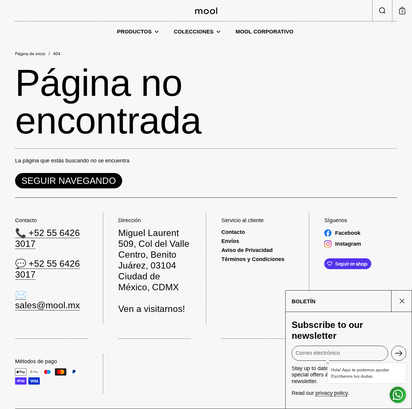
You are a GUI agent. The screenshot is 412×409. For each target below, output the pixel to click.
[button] (382, 10)
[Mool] (206, 10)
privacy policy (331, 393)
